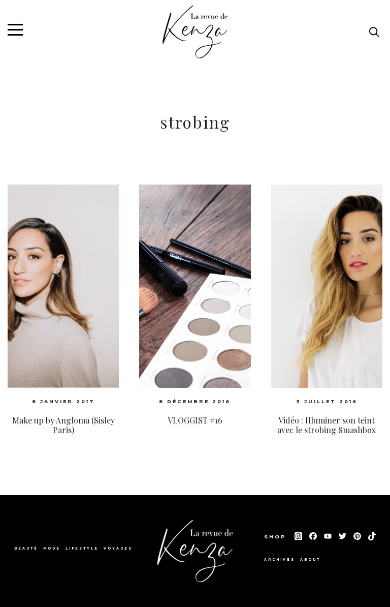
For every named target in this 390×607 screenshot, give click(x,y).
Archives (279, 560)
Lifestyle (82, 549)
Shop (276, 536)
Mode (51, 549)
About (310, 560)
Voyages (118, 549)
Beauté (26, 549)
